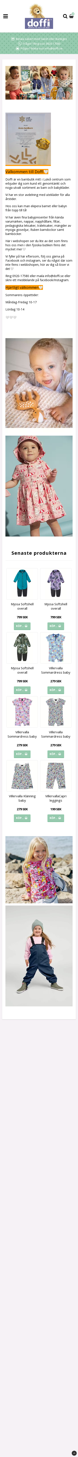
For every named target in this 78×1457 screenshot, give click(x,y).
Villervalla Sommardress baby (55, 670)
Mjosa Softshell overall (22, 606)
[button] (72, 16)
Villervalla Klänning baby (22, 798)
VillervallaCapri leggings (56, 798)
